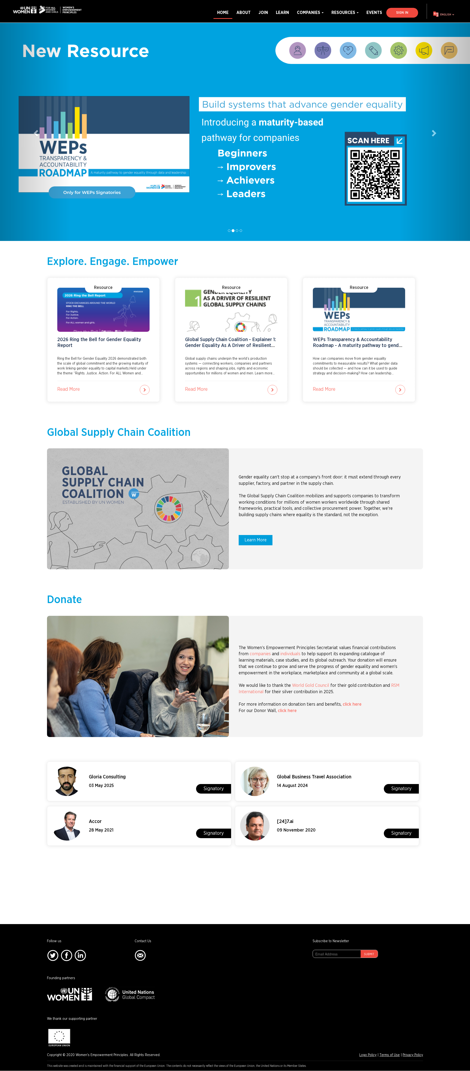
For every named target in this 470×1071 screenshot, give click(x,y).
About (243, 13)
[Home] (49, 10)
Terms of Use (389, 1055)
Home (223, 13)
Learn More (256, 540)
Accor (95, 821)
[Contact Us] (140, 955)
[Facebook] (66, 955)
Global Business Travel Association (314, 776)
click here (352, 704)
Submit (369, 954)
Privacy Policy (413, 1055)
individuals (290, 654)
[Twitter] (53, 955)
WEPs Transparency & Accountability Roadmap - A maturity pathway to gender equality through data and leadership (358, 345)
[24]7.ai (285, 821)
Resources (343, 13)
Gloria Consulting (107, 776)
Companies (309, 13)
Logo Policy (367, 1055)
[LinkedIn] (80, 955)
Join (263, 13)
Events (374, 13)
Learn (282, 13)
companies (260, 654)
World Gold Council (310, 685)
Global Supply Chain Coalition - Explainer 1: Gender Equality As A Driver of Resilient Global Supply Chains (230, 345)
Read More (68, 389)
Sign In (402, 12)
